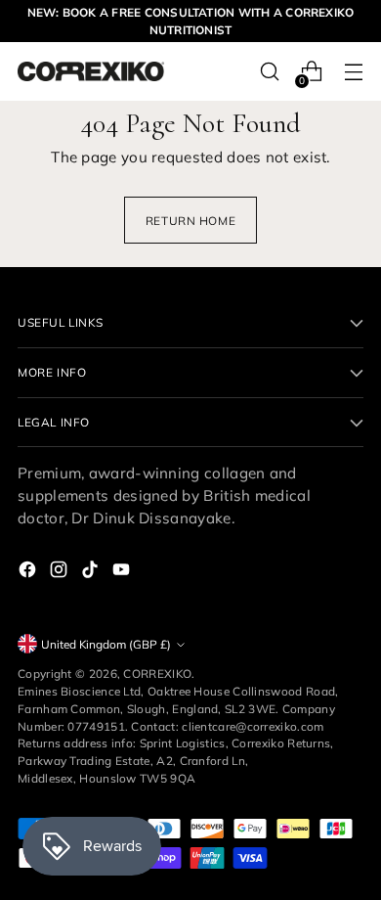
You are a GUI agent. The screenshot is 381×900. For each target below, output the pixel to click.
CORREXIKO (157, 673)
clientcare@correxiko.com (252, 726)
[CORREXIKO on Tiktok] (92, 573)
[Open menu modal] (353, 72)
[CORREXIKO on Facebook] (29, 573)
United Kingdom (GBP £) (106, 644)
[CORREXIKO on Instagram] (60, 573)
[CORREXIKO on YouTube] (123, 573)
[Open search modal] (269, 72)
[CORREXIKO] (91, 71)
